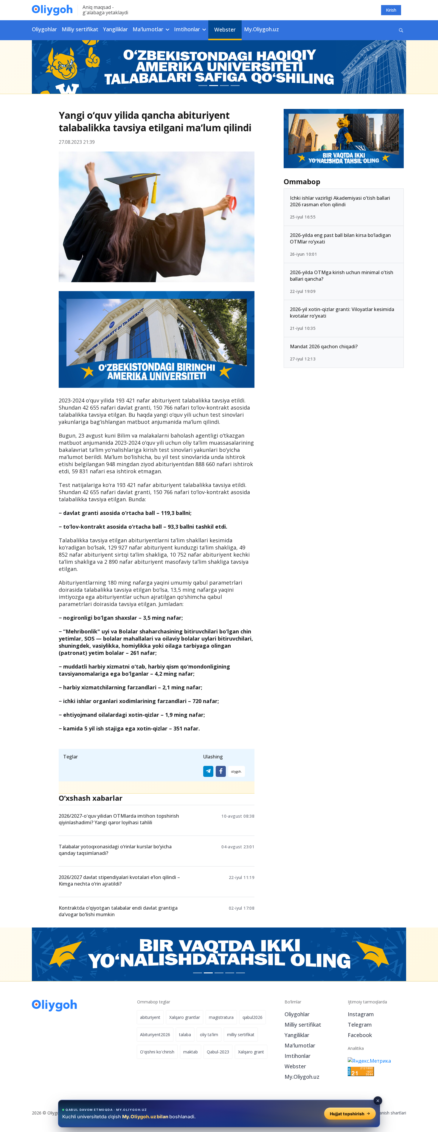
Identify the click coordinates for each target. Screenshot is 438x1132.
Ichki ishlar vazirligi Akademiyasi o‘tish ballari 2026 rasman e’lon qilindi (340, 201)
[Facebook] (221, 771)
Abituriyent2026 (155, 1034)
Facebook (360, 1035)
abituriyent (150, 1017)
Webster (225, 29)
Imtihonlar (297, 1055)
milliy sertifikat (240, 1034)
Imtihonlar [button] (187, 29)
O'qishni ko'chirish (157, 1052)
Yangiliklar (115, 29)
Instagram (361, 1014)
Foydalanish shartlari (386, 1113)
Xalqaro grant (251, 1052)
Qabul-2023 (218, 1052)
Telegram (360, 1024)
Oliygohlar (44, 29)
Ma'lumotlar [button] (149, 29)
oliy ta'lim (209, 1034)
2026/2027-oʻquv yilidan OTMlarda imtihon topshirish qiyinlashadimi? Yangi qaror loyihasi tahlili (119, 819)
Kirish (391, 10)
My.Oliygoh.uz (261, 29)
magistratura (221, 1017)
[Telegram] (208, 771)
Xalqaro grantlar (184, 1017)
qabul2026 (253, 1017)
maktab (190, 1052)
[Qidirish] (401, 30)
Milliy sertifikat (80, 29)
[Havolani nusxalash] (236, 771)
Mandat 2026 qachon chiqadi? (324, 346)
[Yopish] (377, 1100)
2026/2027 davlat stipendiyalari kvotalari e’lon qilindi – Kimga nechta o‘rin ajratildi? (119, 880)
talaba (185, 1034)
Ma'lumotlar (300, 1045)
